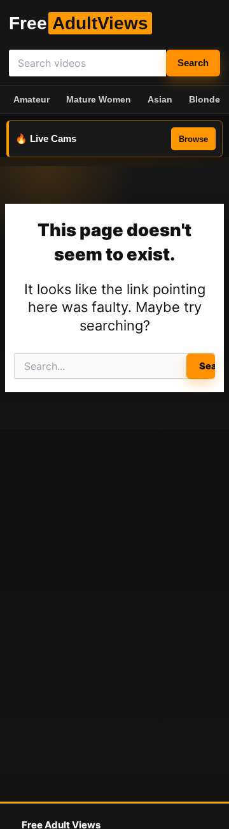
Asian (160, 99)
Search (193, 63)
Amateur (31, 99)
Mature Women (98, 99)
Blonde (204, 99)
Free (78, 23)
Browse (193, 139)
